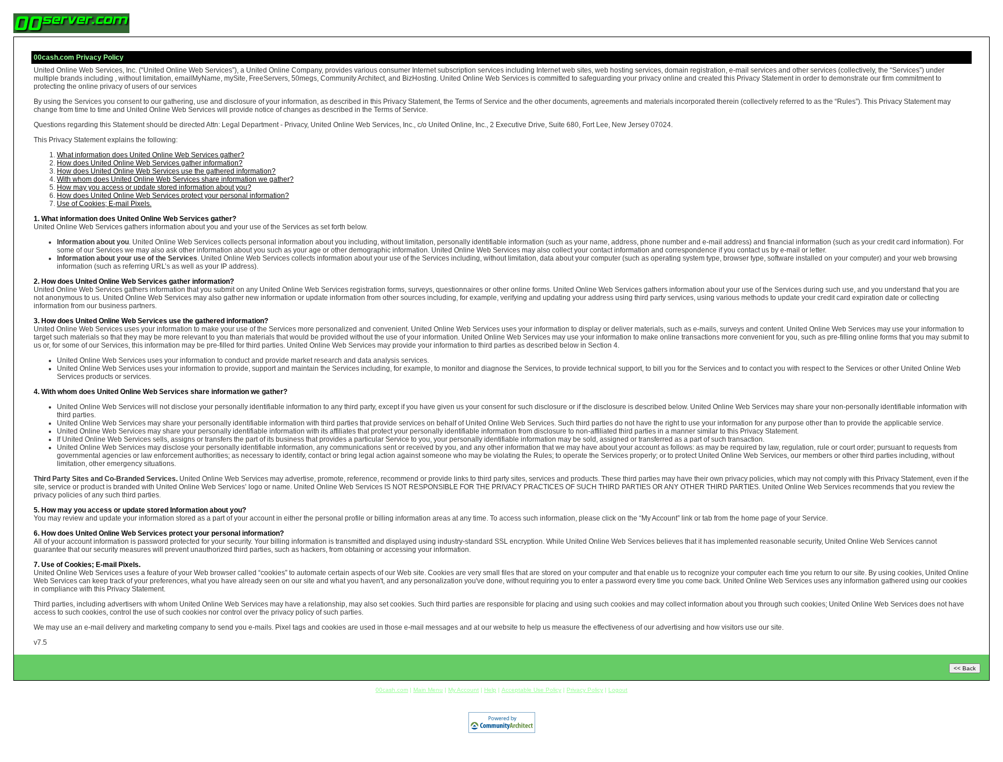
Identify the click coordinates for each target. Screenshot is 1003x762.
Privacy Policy (585, 690)
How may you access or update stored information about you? (154, 187)
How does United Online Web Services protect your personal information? (173, 196)
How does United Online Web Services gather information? (150, 163)
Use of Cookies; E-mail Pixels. (104, 204)
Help (490, 690)
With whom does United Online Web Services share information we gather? (175, 179)
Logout (617, 690)
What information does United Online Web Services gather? (150, 155)
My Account (463, 690)
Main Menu (428, 690)
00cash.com (392, 690)
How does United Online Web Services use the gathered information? (166, 171)
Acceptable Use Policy (531, 690)
